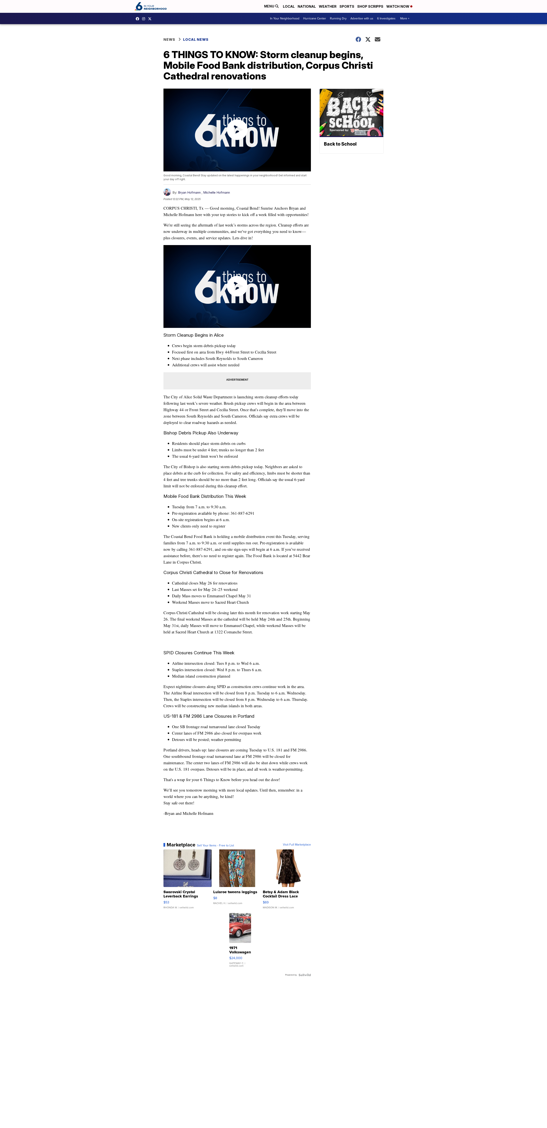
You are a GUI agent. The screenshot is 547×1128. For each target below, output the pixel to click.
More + (404, 18)
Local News (196, 39)
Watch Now (398, 6)
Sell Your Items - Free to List (215, 845)
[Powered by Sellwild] (304, 974)
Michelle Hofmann (216, 192)
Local (289, 6)
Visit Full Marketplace (297, 844)
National (307, 6)
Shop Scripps (370, 6)
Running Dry (338, 18)
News (169, 39)
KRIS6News (138, 18)
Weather (328, 6)
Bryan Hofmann (189, 192)
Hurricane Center (314, 18)
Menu (269, 6)
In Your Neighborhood (284, 18)
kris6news (144, 18)
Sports (347, 6)
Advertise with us (361, 18)
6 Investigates (386, 18)
